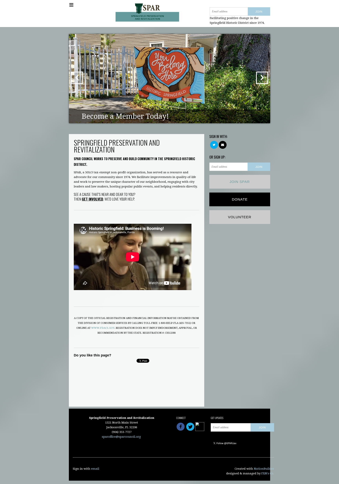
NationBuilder (264, 468)
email (95, 468)
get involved (92, 199)
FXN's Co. (267, 473)
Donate (240, 199)
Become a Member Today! (125, 116)
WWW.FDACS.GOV (102, 327)
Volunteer (239, 217)
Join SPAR (240, 182)
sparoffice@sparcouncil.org (121, 436)
